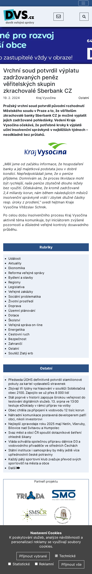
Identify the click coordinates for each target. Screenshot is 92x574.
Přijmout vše (71, 564)
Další (12, 468)
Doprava (14, 306)
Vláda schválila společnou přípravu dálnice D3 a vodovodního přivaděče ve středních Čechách (44, 444)
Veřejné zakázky (20, 292)
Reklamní (46, 564)
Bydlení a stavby (20, 278)
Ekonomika (16, 268)
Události (14, 259)
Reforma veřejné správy (26, 273)
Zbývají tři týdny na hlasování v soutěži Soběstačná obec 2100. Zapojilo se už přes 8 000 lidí (46, 390)
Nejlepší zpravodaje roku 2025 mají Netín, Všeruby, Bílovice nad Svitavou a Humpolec (46, 426)
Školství (14, 320)
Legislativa (16, 287)
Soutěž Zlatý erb (20, 353)
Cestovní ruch (19, 334)
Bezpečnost (17, 339)
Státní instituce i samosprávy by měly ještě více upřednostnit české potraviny (44, 452)
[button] (58, 17)
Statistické (21, 564)
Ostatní (84, 98)
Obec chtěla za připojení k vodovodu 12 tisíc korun (46, 410)
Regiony (14, 282)
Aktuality (14, 263)
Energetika (16, 330)
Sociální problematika (24, 297)
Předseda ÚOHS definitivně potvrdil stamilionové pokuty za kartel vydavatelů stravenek (45, 382)
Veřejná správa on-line (25, 325)
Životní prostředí (20, 301)
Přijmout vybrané (33, 556)
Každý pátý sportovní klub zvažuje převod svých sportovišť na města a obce (44, 461)
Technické (67, 556)
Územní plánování (21, 311)
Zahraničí (15, 344)
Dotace (13, 315)
